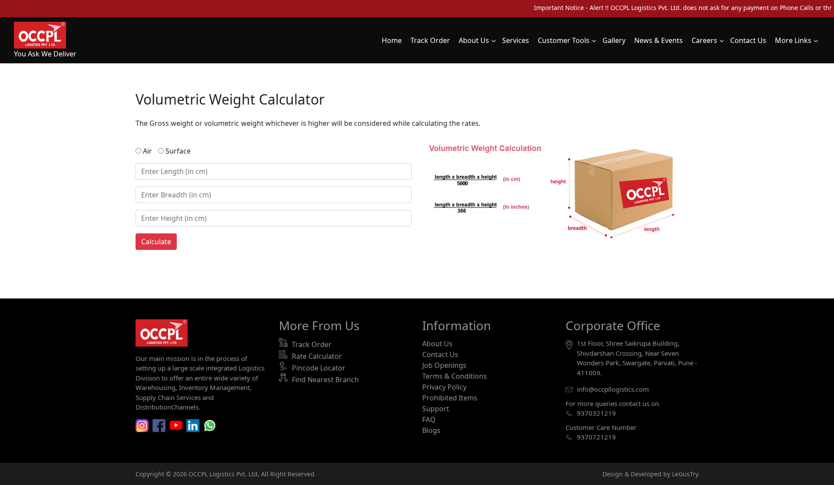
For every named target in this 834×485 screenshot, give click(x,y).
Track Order (311, 344)
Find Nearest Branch (325, 379)
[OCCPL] (40, 34)
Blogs (431, 430)
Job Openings (444, 365)
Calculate (156, 241)
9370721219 (596, 437)
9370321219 (596, 413)
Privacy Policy (444, 387)
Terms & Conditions (454, 376)
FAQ (429, 419)
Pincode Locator (318, 368)
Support (435, 408)
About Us (437, 343)
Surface (177, 151)
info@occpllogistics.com (613, 389)
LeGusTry (685, 474)
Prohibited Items (449, 398)
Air (146, 151)
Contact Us (440, 354)
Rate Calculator (317, 356)
